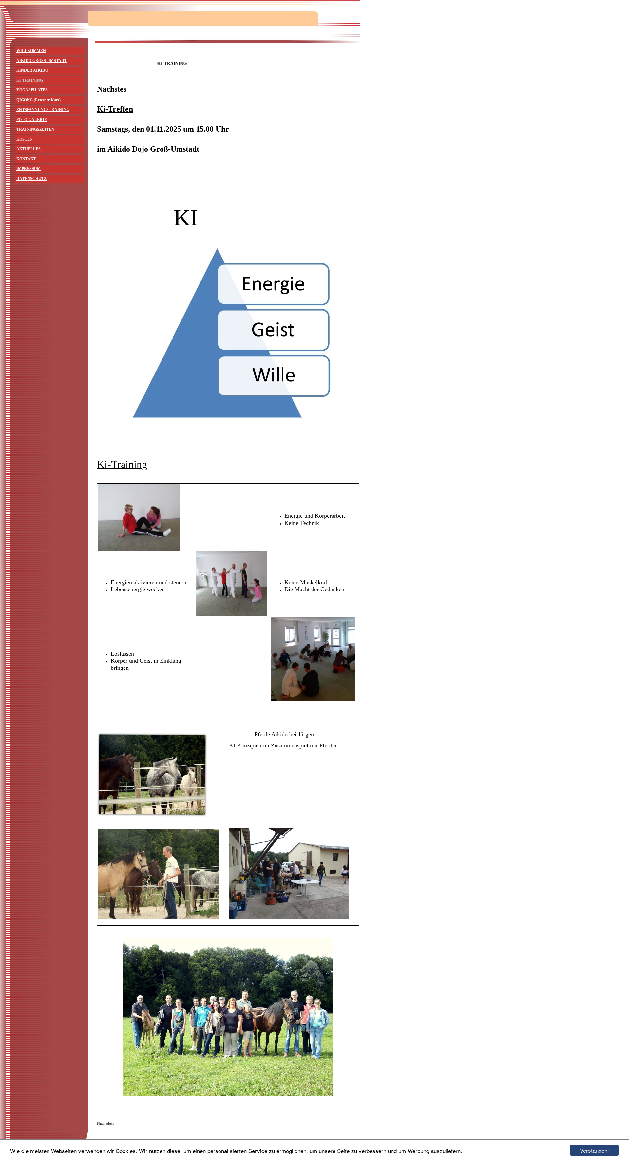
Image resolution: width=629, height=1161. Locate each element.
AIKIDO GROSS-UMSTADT (41, 60)
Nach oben (105, 1123)
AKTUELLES (28, 149)
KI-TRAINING (29, 80)
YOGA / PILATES (32, 90)
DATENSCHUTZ (31, 178)
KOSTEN (24, 139)
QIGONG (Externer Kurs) (38, 100)
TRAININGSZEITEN (35, 129)
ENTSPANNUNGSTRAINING (42, 109)
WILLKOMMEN (31, 50)
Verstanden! (594, 1150)
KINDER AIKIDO (32, 70)
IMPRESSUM (28, 168)
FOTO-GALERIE (31, 119)
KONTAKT (26, 159)
